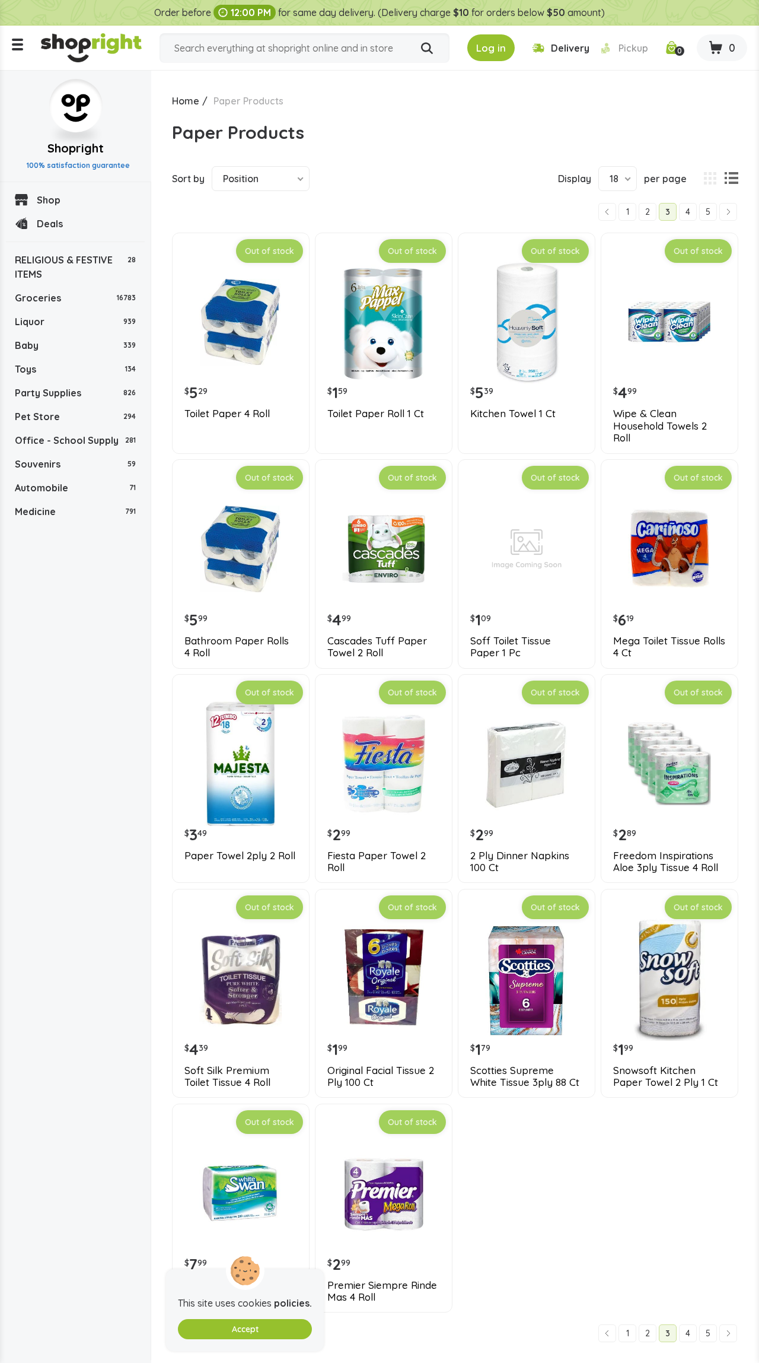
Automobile (75, 488)
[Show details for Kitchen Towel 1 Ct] (526, 322)
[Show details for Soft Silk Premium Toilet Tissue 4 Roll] (240, 978)
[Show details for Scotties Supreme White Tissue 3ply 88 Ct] (526, 978)
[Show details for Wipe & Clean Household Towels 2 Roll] (669, 322)
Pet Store (75, 416)
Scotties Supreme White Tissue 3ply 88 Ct (524, 1076)
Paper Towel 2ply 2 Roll (239, 856)
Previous (607, 212)
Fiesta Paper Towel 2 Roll (376, 861)
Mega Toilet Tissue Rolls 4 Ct (669, 647)
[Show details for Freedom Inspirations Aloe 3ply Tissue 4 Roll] (669, 763)
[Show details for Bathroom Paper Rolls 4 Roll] (240, 549)
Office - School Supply (75, 440)
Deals (50, 224)
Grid (710, 178)
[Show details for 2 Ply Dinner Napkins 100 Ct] (526, 763)
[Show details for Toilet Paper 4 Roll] (240, 322)
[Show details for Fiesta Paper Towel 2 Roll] (383, 763)
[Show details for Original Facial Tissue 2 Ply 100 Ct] (383, 978)
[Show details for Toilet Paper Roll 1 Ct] (383, 322)
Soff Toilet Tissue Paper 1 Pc (510, 647)
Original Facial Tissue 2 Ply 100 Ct (380, 1076)
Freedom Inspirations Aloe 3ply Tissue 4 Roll (665, 861)
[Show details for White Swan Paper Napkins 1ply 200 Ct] (240, 1193)
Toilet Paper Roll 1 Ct (375, 414)
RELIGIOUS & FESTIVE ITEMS (75, 267)
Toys (75, 369)
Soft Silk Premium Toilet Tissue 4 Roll (227, 1076)
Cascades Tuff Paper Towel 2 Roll (377, 647)
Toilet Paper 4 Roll (227, 414)
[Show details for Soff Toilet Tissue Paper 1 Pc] (526, 549)
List (731, 178)
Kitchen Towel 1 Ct (513, 414)
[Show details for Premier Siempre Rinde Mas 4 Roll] (383, 1193)
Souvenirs (75, 464)
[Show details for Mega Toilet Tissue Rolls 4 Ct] (669, 549)
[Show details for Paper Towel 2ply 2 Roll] (240, 763)
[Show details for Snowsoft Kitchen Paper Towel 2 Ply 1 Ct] (669, 978)
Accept (245, 1329)
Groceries (75, 298)
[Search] (427, 48)
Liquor (75, 322)
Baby (75, 345)
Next (728, 212)
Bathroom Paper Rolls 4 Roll (236, 647)
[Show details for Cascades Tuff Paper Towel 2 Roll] (383, 549)
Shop (48, 200)
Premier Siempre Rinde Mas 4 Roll (382, 1291)
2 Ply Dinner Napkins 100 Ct (519, 861)
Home (185, 101)
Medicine (75, 511)
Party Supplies (75, 393)
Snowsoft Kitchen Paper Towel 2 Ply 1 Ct (665, 1076)
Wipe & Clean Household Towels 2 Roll (660, 426)
